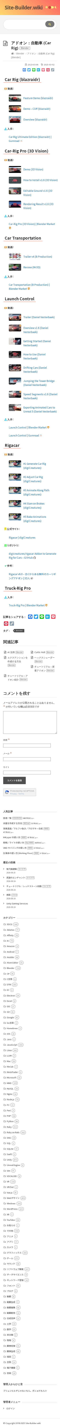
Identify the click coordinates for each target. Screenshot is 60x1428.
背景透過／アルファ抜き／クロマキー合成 (25, 828)
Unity (9, 1159)
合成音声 (11, 1318)
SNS (9, 1137)
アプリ (10, 1241)
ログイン (10, 1408)
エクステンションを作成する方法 (18, 661)
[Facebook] (24, 70)
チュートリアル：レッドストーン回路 (28, 886)
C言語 (9, 979)
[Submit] (49, 24)
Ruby (9, 1126)
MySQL (10, 1088)
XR (8, 1214)
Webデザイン (13, 1197)
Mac (9, 1061)
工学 (9, 1323)
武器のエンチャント (20, 877)
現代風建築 (15, 868)
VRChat (10, 1186)
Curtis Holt (43, 652)
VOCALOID (12, 1176)
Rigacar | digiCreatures (22, 537)
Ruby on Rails (13, 1132)
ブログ (10, 1290)
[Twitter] (29, 70)
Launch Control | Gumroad (24, 435)
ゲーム (10, 1258)
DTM (9, 984)
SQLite (10, 1148)
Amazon (11, 946)
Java (9, 1039)
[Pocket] (43, 70)
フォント (11, 1285)
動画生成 (11, 1302)
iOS (8, 1033)
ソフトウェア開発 (15, 1269)
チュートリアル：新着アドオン (44, 668)
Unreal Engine (13, 1165)
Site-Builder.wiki (24, 7)
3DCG (9, 924)
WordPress (12, 1208)
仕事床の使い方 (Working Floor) (20, 853)
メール (7, 753)
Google (10, 1017)
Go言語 (10, 1022)
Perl (9, 1110)
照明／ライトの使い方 (18, 842)
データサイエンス (15, 1274)
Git (8, 1011)
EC (8, 989)
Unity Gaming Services (17, 903)
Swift (9, 1154)
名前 (6, 739)
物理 (9, 1340)
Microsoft (11, 1077)
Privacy (13, 793)
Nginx (9, 1093)
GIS (8, 1006)
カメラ (10, 1247)
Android (10, 951)
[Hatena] (38, 70)
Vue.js (9, 1192)
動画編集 (11, 1307)
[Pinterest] (48, 70)
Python (10, 1121)
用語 (11, 894)
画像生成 (11, 1351)
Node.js (10, 1099)
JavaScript (12, 1044)
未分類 (10, 1334)
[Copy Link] (52, 70)
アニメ (10, 1236)
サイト (6, 767)
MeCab (10, 1066)
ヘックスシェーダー (44, 659)
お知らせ (11, 1225)
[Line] (33, 70)
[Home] (12, 53)
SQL (9, 1143)
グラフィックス (14, 1252)
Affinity (10, 935)
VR (8, 1181)
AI (8, 940)
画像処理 (11, 1345)
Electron (11, 995)
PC (8, 1104)
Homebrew (12, 1028)
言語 (9, 1362)
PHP (9, 1115)
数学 (9, 1329)
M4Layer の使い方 (14, 837)
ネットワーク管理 (15, 1280)
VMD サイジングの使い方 (17, 847)
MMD (9, 1083)
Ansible (10, 957)
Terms (21, 793)
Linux (9, 1050)
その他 (10, 1230)
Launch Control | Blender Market (28, 427)
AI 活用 (15, 652)
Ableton (10, 929)
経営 (9, 1356)
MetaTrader (12, 1072)
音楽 (9, 1373)
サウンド (11, 1263)
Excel (9, 1000)
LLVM (9, 1055)
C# (8, 973)
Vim (8, 1170)
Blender (20, 53)
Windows (11, 1203)
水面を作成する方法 (16, 823)
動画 (9, 1296)
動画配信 (11, 1312)
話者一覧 (12, 817)
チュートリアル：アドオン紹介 (18, 677)
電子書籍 (11, 1367)
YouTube (11, 1219)
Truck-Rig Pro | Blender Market (27, 605)
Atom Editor (12, 962)
